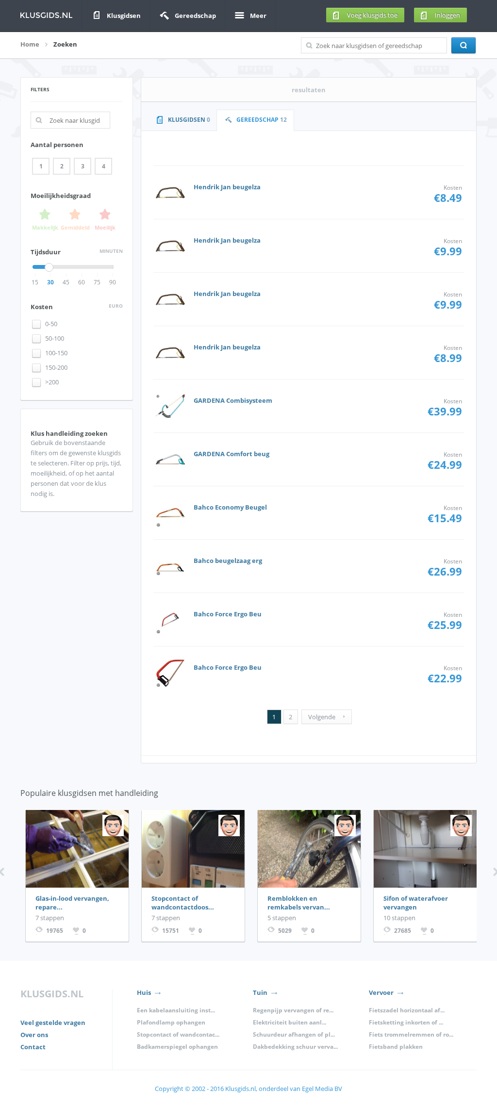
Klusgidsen (124, 15)
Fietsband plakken (396, 1046)
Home (29, 44)
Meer (258, 15)
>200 (52, 382)
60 (81, 282)
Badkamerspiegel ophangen (177, 1046)
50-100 (54, 338)
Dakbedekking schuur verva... (295, 1046)
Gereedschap (195, 15)
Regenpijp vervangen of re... (293, 1010)
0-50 (51, 324)
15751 (170, 930)
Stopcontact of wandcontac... (178, 1034)
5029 (285, 930)
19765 (54, 930)
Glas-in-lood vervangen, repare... (72, 902)
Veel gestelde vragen (52, 1022)
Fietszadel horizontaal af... (407, 1010)
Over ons (34, 1034)
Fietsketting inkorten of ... (406, 1022)
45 (66, 282)
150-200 (56, 367)
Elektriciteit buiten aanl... (289, 1022)
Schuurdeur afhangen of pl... (294, 1034)
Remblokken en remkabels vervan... (298, 902)
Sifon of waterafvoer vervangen (415, 902)
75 (97, 282)
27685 (402, 930)
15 (35, 282)
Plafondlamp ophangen (171, 1022)
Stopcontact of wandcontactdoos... (182, 902)
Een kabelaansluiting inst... (176, 1010)
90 (112, 282)
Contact (33, 1046)
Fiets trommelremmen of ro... (411, 1034)
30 (50, 282)
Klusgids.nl (240, 1088)
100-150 (56, 353)
